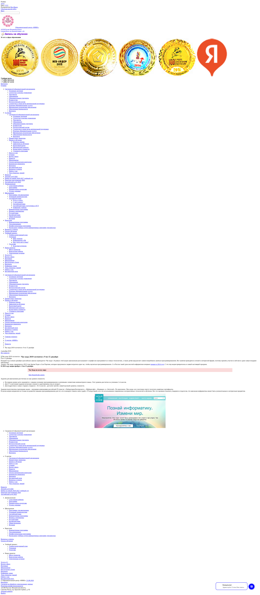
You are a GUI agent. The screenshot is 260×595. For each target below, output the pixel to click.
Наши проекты (10, 248)
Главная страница (11, 337)
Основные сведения (16, 91)
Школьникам (9, 193)
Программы (13, 187)
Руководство (13, 100)
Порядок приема (18, 142)
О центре (8, 113)
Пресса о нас (13, 153)
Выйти (3, 593)
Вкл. (12, 7)
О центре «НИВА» (11, 340)
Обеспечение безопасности (18, 109)
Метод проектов (14, 249)
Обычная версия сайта (8, 9)
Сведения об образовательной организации (20, 89)
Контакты (4, 84)
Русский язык (13, 213)
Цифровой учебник (20, 207)
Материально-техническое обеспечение (22, 107)
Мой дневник (17, 238)
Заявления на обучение (21, 144)
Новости (12, 158)
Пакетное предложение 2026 (15, 180)
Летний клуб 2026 (11, 176)
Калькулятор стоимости (21, 149)
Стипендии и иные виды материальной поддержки (27, 103)
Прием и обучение (15, 140)
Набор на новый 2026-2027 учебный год (19, 178)
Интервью (8, 259)
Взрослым (8, 220)
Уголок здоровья (14, 191)
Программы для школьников (19, 195)
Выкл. (16, 7)
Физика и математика (16, 211)
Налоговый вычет (19, 145)
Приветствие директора (17, 138)
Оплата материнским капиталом (20, 162)
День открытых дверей (13, 268)
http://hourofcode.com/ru (36, 375)
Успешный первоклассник (18, 196)
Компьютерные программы (18, 209)
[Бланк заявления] (14, 35)
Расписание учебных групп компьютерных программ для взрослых (32, 227)
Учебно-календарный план (18, 235)
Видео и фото (13, 156)
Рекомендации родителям (18, 189)
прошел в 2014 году (157, 364)
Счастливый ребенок (16, 186)
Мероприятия (13, 160)
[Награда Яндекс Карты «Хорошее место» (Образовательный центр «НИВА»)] (212, 76)
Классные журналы (20, 246)
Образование (13, 96)
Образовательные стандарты (19, 98)
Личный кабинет (7, 591)
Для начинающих (15, 224)
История (12, 218)
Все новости (5, 353)
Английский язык (15, 198)
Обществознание (15, 217)
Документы (13, 94)
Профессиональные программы (20, 226)
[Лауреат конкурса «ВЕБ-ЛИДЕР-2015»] (59, 76)
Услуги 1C (8, 255)
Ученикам (12, 237)
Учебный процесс (11, 233)
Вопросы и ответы (15, 169)
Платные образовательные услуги (20, 105)
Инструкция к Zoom (12, 262)
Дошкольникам (10, 184)
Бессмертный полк (15, 167)
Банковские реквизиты (17, 164)
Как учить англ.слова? (20, 242)
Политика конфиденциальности (12, 586)
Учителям (12, 244)
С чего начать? (18, 202)
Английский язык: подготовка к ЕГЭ (26, 206)
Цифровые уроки (11, 266)
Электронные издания (16, 253)
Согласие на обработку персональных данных (17, 584)
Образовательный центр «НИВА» (20, 29)
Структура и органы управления (20, 93)
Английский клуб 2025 (13, 182)
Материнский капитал (21, 147)
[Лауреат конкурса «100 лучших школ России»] (20, 76)
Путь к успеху (18, 200)
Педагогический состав (17, 102)
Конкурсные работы (16, 251)
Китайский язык (14, 215)
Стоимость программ (20, 151)
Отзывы (3, 85)
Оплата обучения (11, 231)
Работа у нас (13, 171)
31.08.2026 (30, 580)
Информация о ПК (19, 240)
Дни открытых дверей (16, 173)
